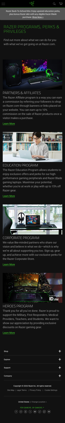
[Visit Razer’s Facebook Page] (16, 411)
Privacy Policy (35, 390)
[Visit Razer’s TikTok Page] (39, 411)
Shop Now (37, 17)
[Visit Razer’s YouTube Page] (35, 411)
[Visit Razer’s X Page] (30, 411)
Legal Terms (22, 390)
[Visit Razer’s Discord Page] (49, 411)
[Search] (54, 3)
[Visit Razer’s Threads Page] (25, 411)
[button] (3, 4)
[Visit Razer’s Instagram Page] (21, 411)
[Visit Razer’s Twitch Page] (44, 411)
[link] (31, 3)
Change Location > (39, 402)
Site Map (10, 390)
